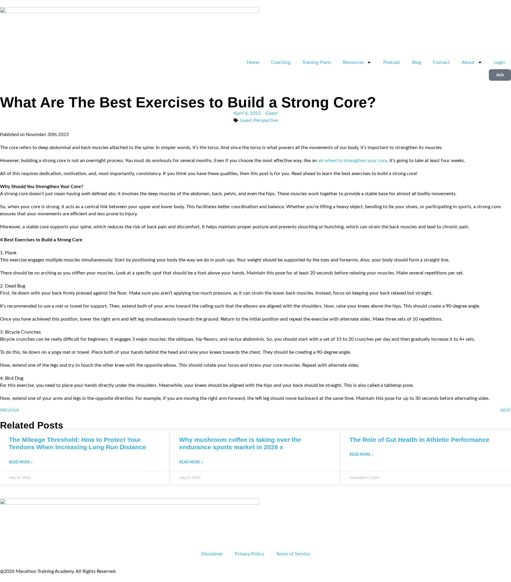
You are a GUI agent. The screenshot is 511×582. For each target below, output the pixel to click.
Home (253, 62)
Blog (416, 62)
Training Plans (316, 62)
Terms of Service (293, 554)
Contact (441, 62)
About (468, 62)
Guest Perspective (259, 120)
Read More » (20, 462)
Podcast (391, 62)
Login (499, 62)
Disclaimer (212, 554)
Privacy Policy (249, 554)
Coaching (280, 62)
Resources (353, 62)
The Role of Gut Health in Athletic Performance (419, 439)
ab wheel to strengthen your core (352, 160)
